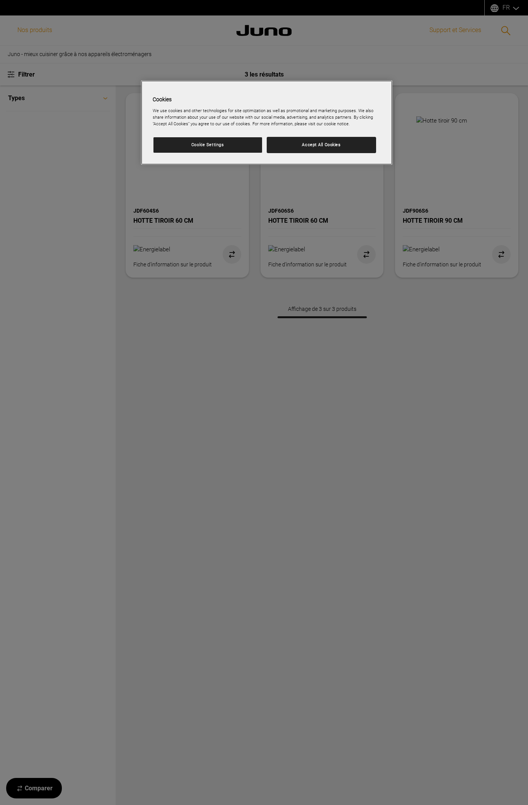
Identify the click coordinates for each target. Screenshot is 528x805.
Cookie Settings (207, 144)
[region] (266, 122)
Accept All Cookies (321, 144)
